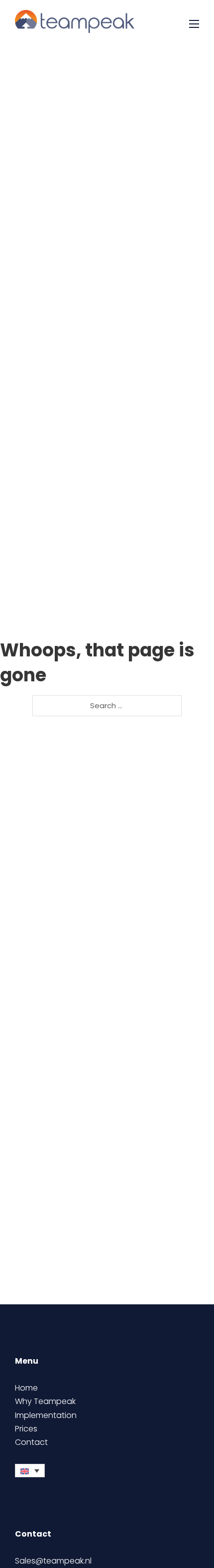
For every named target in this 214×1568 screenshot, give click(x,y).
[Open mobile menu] (194, 24)
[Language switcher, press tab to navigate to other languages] (30, 1470)
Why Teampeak (45, 1401)
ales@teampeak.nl (55, 1561)
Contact (31, 1442)
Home (26, 1388)
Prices (26, 1428)
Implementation (46, 1415)
